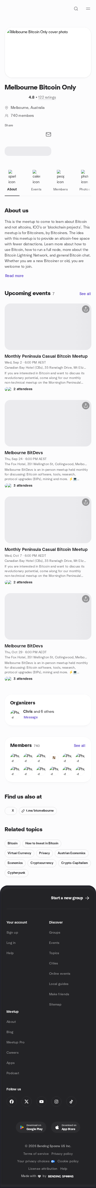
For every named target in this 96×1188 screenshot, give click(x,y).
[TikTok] (71, 1101)
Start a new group (67, 898)
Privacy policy (62, 1154)
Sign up (12, 932)
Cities (53, 963)
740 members (22, 116)
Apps (11, 1063)
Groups (55, 932)
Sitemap (55, 1004)
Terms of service (36, 1154)
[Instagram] (56, 1101)
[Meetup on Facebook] (12, 1101)
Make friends (59, 994)
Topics (54, 953)
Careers (13, 1052)
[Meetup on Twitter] (26, 1101)
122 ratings (47, 97)
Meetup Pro (15, 1042)
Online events (60, 973)
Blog (10, 1032)
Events (54, 943)
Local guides (59, 984)
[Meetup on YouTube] (41, 1101)
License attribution (42, 1168)
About (11, 1022)
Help (10, 953)
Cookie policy (68, 1161)
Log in (11, 943)
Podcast (13, 1073)
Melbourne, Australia (28, 108)
